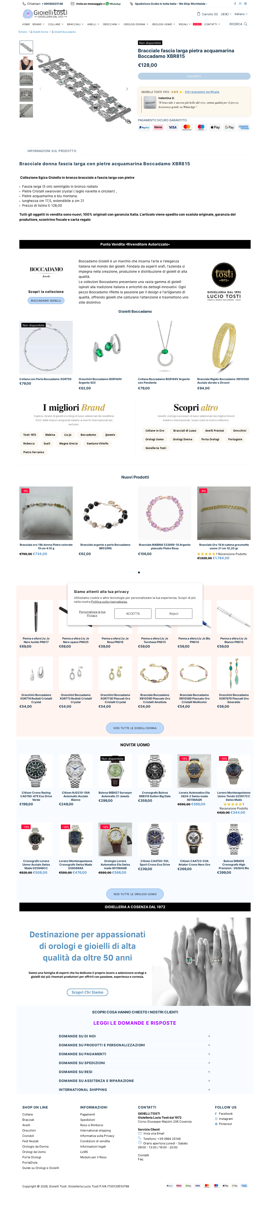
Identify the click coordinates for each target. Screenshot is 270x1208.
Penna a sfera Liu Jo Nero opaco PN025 (75, 640)
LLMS (84, 1152)
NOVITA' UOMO (135, 745)
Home (23, 31)
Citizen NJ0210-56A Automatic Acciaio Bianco (76, 796)
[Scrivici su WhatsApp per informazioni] (113, 4)
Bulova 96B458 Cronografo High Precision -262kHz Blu (234, 864)
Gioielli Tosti (45, 14)
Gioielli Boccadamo (65, 31)
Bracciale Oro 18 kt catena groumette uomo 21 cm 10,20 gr (224, 546)
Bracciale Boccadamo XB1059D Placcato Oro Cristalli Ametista (155, 698)
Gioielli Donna (40, 31)
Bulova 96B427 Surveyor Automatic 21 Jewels (115, 794)
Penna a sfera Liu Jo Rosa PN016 (115, 640)
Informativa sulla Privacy (97, 1136)
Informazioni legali (93, 1146)
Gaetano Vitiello (97, 443)
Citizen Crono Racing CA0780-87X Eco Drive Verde (36, 796)
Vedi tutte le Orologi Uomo (135, 894)
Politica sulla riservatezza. (109, 601)
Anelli (26, 1125)
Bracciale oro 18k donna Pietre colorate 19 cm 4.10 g (46, 546)
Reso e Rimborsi (91, 1125)
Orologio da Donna (35, 1146)
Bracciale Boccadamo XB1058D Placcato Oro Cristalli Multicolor (194, 698)
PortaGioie (30, 1162)
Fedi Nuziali (30, 1141)
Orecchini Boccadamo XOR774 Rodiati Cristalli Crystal (36, 698)
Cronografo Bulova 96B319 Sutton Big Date (155, 794)
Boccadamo (88, 435)
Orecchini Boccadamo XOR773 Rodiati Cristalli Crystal (76, 698)
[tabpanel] (46, 526)
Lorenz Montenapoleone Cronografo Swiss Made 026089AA (75, 864)
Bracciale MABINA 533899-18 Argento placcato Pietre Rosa (165, 546)
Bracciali (28, 1120)
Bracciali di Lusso (184, 430)
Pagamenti (87, 1114)
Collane (27, 1114)
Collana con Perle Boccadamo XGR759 (45, 379)
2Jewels (110, 435)
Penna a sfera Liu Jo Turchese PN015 (154, 640)
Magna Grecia (68, 443)
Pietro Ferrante (33, 452)
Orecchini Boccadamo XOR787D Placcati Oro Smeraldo (234, 698)
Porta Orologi (210, 439)
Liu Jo (68, 435)
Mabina (50, 435)
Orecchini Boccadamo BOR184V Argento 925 (100, 380)
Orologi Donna (182, 439)
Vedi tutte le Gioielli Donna (135, 728)
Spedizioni (87, 1120)
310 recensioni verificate (202, 92)
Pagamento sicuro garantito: (162, 120)
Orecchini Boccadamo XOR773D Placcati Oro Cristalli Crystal (115, 698)
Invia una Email (153, 1133)
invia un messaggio (89, 3)
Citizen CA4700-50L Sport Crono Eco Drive (155, 862)
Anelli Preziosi (214, 430)
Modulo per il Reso (93, 1157)
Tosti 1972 (29, 435)
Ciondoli (28, 1136)
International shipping (95, 1130)
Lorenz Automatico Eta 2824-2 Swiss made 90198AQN (194, 796)
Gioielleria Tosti (155, 448)
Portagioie (235, 439)
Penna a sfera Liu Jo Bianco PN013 (233, 640)
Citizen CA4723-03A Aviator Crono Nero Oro (194, 862)
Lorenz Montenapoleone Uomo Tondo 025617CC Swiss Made (233, 796)
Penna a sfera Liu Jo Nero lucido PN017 (36, 640)
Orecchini (239, 430)
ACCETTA (133, 613)
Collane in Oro (154, 430)
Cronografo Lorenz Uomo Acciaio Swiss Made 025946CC (36, 864)
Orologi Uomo (154, 439)
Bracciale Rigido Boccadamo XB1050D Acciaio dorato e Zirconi (223, 380)
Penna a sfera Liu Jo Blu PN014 (194, 640)
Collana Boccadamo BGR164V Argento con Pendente (164, 380)
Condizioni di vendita (95, 1141)
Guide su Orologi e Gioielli (40, 1168)
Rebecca (29, 443)
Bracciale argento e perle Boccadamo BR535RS (105, 546)
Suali (47, 443)
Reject (173, 613)
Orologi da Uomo (34, 1152)
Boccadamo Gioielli (46, 300)
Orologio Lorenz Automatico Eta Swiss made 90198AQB (115, 864)
